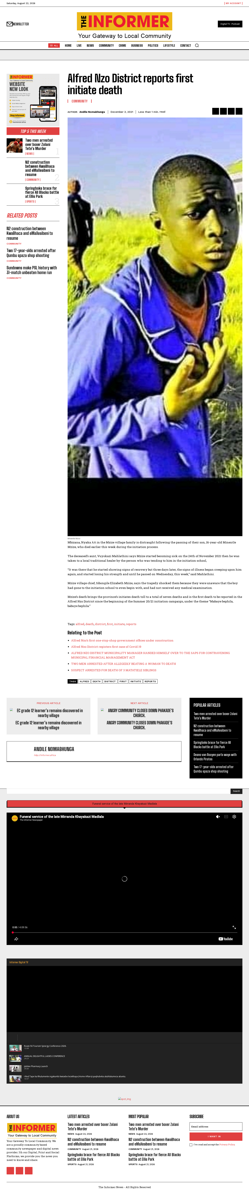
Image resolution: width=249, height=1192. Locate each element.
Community (32, 179)
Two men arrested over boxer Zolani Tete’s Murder (39, 144)
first (110, 624)
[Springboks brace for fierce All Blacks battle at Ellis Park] (15, 193)
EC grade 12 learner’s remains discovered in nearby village (48, 725)
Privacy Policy (227, 1144)
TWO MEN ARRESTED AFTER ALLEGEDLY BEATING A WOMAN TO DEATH (123, 664)
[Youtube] (28, 1170)
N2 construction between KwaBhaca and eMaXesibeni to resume (40, 168)
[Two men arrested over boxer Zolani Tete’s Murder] (15, 145)
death (90, 624)
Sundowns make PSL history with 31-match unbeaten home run (32, 270)
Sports (30, 201)
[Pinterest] (231, 111)
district (100, 624)
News (29, 153)
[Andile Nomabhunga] (22, 751)
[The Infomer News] (124, 26)
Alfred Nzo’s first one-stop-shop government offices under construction (122, 640)
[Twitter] (223, 111)
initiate (119, 624)
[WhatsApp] (239, 111)
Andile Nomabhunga (92, 111)
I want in (214, 1136)
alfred (80, 624)
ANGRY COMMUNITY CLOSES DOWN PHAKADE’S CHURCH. (139, 725)
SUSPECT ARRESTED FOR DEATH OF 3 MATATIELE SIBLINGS (113, 670)
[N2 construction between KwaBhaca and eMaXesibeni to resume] (15, 167)
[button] (197, 45)
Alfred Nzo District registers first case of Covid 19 (106, 647)
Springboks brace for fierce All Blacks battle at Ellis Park (42, 192)
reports (131, 624)
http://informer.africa (45, 755)
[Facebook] (215, 111)
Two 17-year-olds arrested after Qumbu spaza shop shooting (31, 253)
